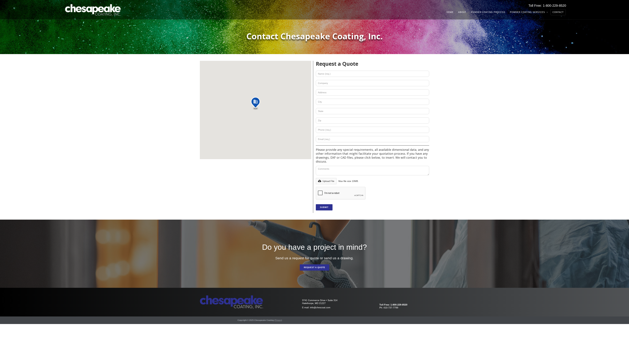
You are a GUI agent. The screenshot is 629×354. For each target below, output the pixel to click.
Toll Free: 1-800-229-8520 (547, 5)
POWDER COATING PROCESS (488, 12)
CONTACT (558, 12)
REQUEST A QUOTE (314, 267)
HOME (450, 12)
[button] (529, 12)
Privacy (278, 320)
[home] (93, 9)
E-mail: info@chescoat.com (316, 307)
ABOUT (462, 12)
